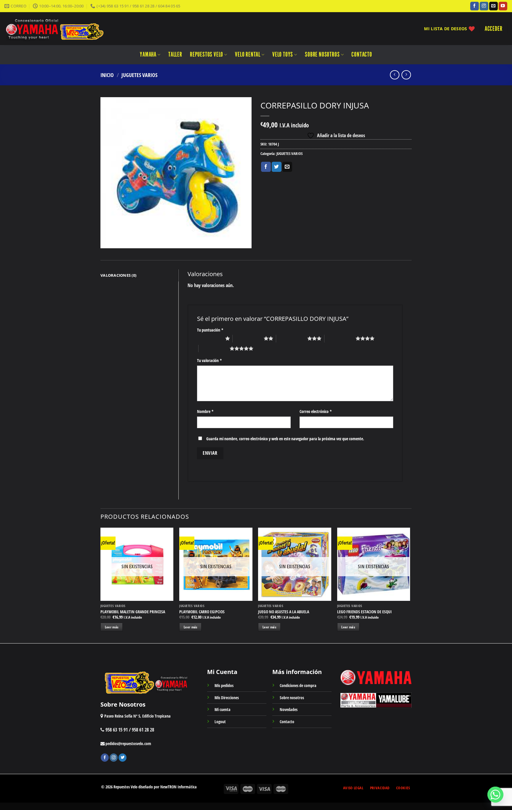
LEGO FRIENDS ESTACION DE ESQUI (364, 611)
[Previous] (100, 585)
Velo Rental (247, 54)
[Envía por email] (287, 167)
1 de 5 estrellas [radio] (209, 338)
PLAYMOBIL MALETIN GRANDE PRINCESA (132, 611)
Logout (220, 721)
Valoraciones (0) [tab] (118, 275)
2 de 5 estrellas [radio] (248, 338)
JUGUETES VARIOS (139, 75)
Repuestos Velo (206, 54)
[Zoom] (108, 241)
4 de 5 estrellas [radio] (340, 338)
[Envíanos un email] (493, 6)
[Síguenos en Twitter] (123, 757)
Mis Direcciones (227, 697)
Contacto (361, 54)
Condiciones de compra (298, 685)
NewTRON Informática (178, 787)
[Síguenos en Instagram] (484, 6)
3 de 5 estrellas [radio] (291, 338)
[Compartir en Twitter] (276, 167)
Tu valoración (209, 360)
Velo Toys (282, 54)
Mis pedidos (224, 685)
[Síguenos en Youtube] (503, 6)
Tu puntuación (210, 330)
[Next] (409, 585)
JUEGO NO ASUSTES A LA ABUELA (283, 611)
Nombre (205, 411)
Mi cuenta (223, 709)
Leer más (112, 627)
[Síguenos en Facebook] (474, 6)
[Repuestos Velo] (71, 28)
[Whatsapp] (495, 795)
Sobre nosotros (322, 54)
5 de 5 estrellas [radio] (214, 348)
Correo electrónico (316, 411)
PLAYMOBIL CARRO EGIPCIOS (202, 611)
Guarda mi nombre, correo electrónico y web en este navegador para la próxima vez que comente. (285, 438)
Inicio (107, 75)
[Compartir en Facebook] (266, 167)
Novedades (288, 709)
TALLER (175, 54)
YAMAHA (148, 54)
